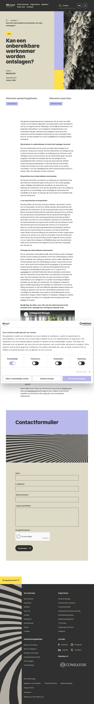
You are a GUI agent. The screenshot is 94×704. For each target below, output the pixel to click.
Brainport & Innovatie (31, 653)
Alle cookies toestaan (76, 379)
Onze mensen (23, 4)
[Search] (60, 5)
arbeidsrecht (33, 391)
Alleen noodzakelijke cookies (17, 379)
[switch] (35, 363)
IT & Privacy (62, 623)
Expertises (35, 4)
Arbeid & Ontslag (56, 103)
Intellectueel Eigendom (66, 619)
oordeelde (24, 272)
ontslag (23, 300)
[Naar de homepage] (10, 5)
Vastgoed (61, 631)
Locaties (27, 631)
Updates (44, 4)
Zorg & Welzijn (12, 103)
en (79, 6)
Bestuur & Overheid (30, 645)
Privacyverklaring (51, 683)
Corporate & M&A (64, 607)
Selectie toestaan (47, 379)
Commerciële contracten (66, 603)
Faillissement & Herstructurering (69, 611)
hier (27, 305)
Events (26, 627)
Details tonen (81, 372)
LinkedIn (65, 650)
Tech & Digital (28, 661)
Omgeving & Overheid (65, 627)
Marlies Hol (10, 73)
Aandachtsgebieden (33, 639)
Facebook (64, 645)
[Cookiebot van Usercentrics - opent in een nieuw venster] (81, 324)
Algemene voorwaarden (32, 683)
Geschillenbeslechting (65, 615)
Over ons (21, 7)
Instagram (78, 645)
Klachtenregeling (66, 683)
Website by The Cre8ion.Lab (34, 697)
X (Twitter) (78, 650)
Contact (29, 7)
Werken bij (27, 619)
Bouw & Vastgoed (30, 649)
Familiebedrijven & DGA (32, 657)
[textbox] (47, 476)
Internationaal (28, 623)
